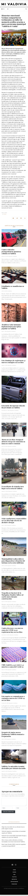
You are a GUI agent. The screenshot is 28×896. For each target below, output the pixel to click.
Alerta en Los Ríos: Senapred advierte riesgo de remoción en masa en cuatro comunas (13, 442)
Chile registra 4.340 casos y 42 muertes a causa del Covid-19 (13, 666)
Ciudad (4, 214)
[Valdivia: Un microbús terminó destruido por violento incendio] (14, 756)
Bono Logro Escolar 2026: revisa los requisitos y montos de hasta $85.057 (14, 845)
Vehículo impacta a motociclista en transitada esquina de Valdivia (14, 832)
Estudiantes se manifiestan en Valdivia (13, 287)
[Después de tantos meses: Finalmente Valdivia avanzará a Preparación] (14, 722)
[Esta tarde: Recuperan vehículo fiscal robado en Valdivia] (14, 389)
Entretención (14, 881)
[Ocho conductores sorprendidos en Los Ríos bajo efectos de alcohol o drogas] (14, 508)
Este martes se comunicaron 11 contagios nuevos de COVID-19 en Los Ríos (13, 698)
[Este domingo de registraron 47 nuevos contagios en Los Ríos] (14, 350)
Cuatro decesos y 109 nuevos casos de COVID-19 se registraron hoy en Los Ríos (12, 630)
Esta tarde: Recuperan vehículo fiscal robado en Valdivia (13, 407)
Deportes (14, 879)
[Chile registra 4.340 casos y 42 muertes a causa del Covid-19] (14, 654)
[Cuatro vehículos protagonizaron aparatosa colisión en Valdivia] (14, 238)
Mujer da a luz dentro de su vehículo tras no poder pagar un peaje (13, 827)
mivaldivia (9, 291)
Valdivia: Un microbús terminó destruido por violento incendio (14, 767)
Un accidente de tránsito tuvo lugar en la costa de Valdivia (13, 487)
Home (14, 869)
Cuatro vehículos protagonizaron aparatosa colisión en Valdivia (11, 252)
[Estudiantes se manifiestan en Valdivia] (14, 275)
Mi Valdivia (14, 4)
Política (14, 876)
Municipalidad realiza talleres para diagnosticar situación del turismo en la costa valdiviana (13, 561)
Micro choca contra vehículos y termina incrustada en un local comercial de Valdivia (13, 841)
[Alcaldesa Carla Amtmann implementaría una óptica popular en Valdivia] (14, 312)
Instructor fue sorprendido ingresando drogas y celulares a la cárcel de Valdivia (14, 836)
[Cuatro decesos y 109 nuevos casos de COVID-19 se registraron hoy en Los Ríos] (14, 618)
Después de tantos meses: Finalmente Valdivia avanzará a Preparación (13, 734)
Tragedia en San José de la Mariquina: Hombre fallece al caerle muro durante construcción (12, 596)
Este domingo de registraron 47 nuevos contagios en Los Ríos (14, 361)
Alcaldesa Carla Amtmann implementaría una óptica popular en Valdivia (11, 327)
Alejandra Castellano (12, 256)
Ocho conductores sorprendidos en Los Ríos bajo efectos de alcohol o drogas (14, 520)
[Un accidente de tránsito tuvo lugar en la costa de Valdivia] (14, 471)
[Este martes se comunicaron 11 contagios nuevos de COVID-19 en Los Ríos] (14, 686)
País (14, 874)
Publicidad (14, 884)
